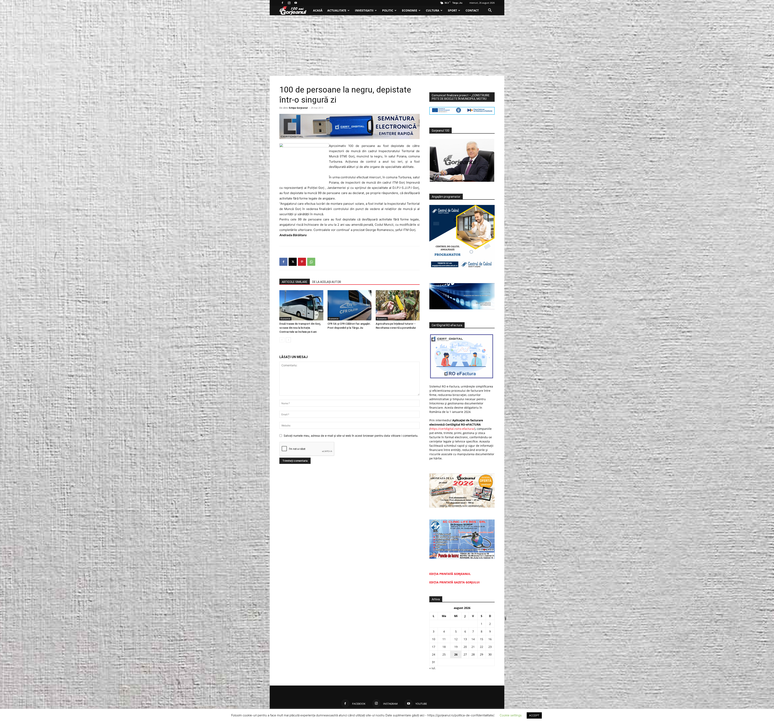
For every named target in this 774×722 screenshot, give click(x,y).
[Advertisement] (387, 45)
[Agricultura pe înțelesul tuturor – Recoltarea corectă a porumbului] (398, 305)
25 (444, 654)
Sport (452, 10)
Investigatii (364, 10)
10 (433, 639)
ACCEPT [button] (534, 715)
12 (456, 639)
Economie (409, 10)
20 (465, 647)
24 (433, 654)
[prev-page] (281, 339)
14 (473, 639)
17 (433, 647)
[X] (293, 262)
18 (444, 647)
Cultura (432, 10)
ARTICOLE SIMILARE (294, 282)
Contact (472, 10)
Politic (387, 10)
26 (456, 654)
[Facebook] (282, 3)
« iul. (432, 668)
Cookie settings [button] (511, 715)
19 (456, 647)
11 (444, 639)
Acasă (317, 10)
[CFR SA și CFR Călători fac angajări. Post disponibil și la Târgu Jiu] (349, 305)
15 (481, 639)
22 (481, 647)
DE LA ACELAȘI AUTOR (326, 282)
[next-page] (288, 339)
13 (465, 639)
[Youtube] (296, 3)
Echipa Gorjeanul (298, 107)
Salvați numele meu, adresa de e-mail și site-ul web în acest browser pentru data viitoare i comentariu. (351, 435)
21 (473, 647)
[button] (490, 11)
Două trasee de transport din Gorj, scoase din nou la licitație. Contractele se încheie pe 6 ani (300, 327)
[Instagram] (289, 3)
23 (490, 647)
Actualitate (336, 10)
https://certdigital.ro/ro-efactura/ (452, 429)
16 (490, 639)
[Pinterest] (302, 262)
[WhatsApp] (311, 262)
